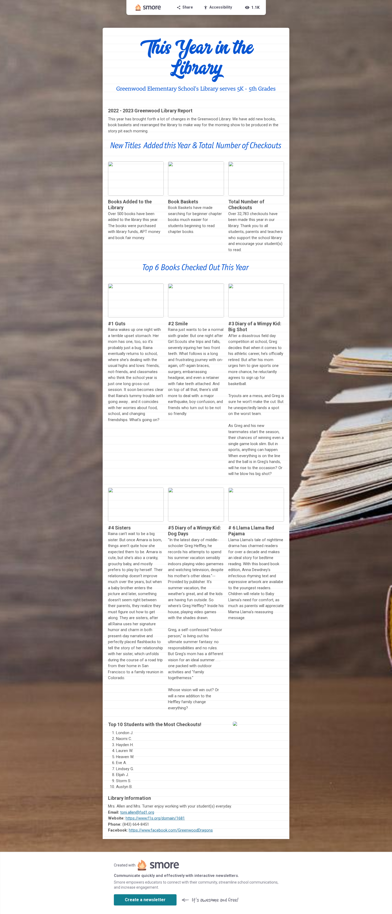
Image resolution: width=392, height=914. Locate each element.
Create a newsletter (145, 899)
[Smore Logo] (148, 7)
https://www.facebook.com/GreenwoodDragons (171, 830)
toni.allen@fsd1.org (137, 812)
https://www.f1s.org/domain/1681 (155, 818)
